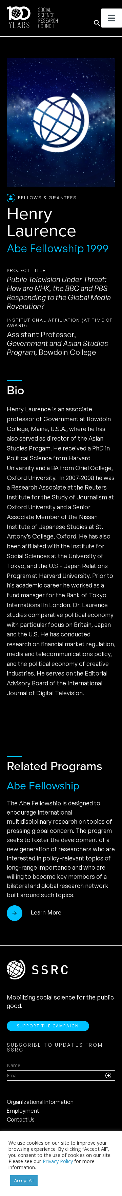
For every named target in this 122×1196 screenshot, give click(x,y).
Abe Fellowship (43, 786)
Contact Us (21, 1119)
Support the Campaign (48, 1026)
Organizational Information (40, 1101)
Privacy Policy (58, 1161)
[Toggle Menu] (111, 18)
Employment (23, 1110)
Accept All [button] (24, 1180)
